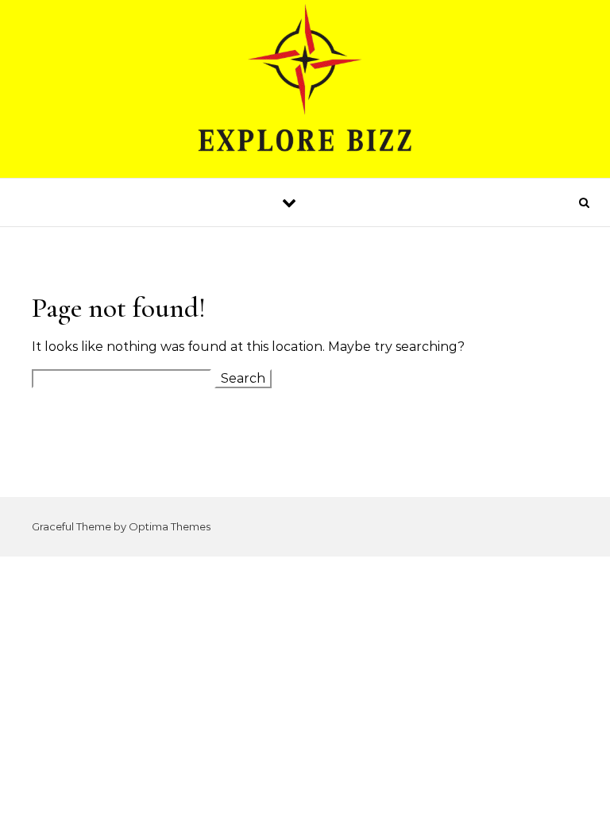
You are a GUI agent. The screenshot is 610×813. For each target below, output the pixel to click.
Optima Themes (169, 526)
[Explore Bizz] (305, 88)
